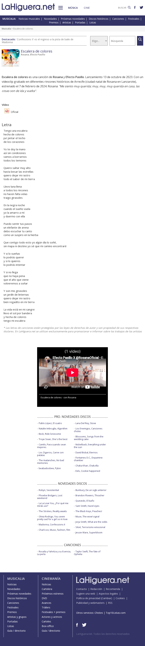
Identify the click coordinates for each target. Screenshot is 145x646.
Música (73, 7)
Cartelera (47, 589)
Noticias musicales (29, 18)
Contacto (81, 589)
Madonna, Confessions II (52, 524)
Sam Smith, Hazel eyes (87, 505)
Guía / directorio (16, 630)
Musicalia (6, 28)
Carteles (46, 621)
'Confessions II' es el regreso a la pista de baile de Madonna (37, 41)
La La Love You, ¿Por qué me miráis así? (52, 504)
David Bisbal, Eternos (87, 452)
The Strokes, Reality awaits (53, 511)
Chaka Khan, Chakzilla (87, 465)
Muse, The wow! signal (87, 516)
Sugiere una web (85, 593)
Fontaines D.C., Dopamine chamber (88, 459)
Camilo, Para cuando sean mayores (51, 446)
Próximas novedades (73, 18)
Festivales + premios (53, 612)
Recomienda (113, 589)
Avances (46, 602)
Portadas (80, 22)
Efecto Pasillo (37, 54)
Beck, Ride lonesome (50, 433)
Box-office (48, 626)
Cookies (120, 598)
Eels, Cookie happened (88, 470)
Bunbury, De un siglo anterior (91, 490)
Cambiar (106, 598)
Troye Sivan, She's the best (53, 439)
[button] (60, 7)
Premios (54, 22)
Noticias (12, 584)
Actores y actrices (52, 616)
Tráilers (46, 607)
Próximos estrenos (52, 593)
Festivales (133, 18)
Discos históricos (98, 18)
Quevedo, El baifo (85, 500)
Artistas (66, 22)
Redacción (96, 589)
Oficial (14, 112)
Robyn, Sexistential (49, 490)
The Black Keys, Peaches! (89, 511)
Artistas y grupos (17, 616)
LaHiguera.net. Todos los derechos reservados (103, 634)
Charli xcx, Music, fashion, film (54, 529)
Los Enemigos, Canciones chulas (88, 430)
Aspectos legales (108, 593)
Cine (87, 7)
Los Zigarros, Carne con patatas (50, 454)
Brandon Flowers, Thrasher (90, 495)
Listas (92, 22)
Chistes (99, 612)
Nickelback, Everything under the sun (90, 446)
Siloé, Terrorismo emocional (90, 527)
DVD (44, 598)
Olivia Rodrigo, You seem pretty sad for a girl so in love (52, 518)
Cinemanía (51, 578)
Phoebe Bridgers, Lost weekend (49, 497)
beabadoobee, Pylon (50, 468)
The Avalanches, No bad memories (50, 461)
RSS (110, 602)
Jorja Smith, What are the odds (91, 521)
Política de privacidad (88, 598)
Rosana (25, 54)
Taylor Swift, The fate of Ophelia (87, 553)
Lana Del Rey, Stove (86, 423)
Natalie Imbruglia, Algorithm (53, 428)
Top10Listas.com (116, 612)
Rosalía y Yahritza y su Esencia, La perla (54, 553)
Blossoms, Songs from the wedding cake (88, 438)
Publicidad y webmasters (90, 602)
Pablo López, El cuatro (50, 423)
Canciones (118, 18)
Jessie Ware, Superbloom (89, 532)
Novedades (50, 18)
